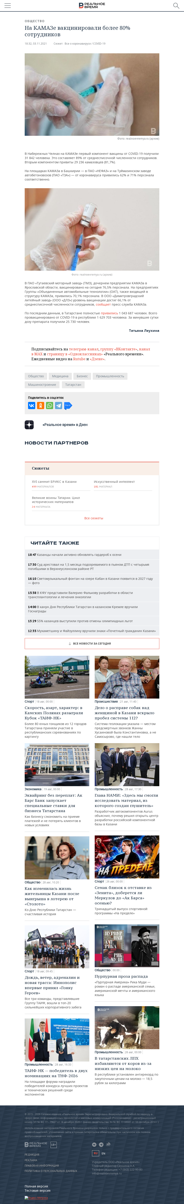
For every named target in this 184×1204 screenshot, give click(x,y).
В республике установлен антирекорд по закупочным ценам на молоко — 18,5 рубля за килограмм (126, 1070)
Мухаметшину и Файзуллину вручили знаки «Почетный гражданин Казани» (92, 631)
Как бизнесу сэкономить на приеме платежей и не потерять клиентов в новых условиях (53, 810)
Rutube (79, 358)
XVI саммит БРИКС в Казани (54, 484)
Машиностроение (42, 384)
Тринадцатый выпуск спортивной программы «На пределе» (123, 900)
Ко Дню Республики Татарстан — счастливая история (52, 901)
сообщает (104, 304)
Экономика (33, 789)
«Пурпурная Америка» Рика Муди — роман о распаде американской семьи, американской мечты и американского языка (125, 985)
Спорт (29, 701)
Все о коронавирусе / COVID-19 (85, 43)
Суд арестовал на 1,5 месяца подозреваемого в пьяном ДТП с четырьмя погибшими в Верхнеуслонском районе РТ (88, 566)
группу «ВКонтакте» (118, 349)
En (103, 1153)
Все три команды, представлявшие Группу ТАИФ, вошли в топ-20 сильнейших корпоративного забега (53, 992)
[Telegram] (58, 405)
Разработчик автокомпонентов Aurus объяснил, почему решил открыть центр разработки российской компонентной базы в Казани (126, 809)
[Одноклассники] (40, 405)
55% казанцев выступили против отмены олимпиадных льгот (80, 621)
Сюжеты (40, 468)
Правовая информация (42, 1165)
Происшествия (106, 701)
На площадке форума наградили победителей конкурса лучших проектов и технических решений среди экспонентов (56, 1082)
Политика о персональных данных (51, 1171)
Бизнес (82, 376)
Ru (95, 1153)
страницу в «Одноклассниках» (75, 354)
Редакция (32, 1154)
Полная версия (36, 1186)
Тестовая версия (37, 1190)
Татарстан (73, 384)
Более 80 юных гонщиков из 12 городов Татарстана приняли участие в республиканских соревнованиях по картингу (55, 722)
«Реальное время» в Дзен (65, 424)
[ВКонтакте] (31, 405)
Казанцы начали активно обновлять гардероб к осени (74, 554)
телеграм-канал (84, 349)
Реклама (31, 1160)
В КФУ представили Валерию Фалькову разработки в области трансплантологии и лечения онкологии (80, 595)
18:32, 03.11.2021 (36, 43)
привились (110, 313)
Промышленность (110, 376)
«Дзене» (97, 358)
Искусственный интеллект (114, 484)
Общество (35, 21)
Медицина (60, 376)
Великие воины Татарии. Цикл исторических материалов (56, 502)
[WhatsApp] (49, 405)
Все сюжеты (93, 518)
